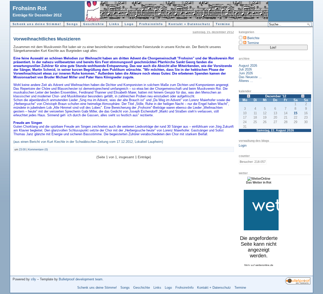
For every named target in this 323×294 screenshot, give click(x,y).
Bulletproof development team (80, 279)
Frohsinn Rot (29, 8)
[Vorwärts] (303, 96)
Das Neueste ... (250, 77)
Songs (72, 24)
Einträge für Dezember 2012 (37, 15)
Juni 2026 (246, 73)
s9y (33, 279)
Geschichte (93, 24)
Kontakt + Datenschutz (190, 24)
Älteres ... (246, 81)
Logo (129, 24)
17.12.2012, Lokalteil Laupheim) (140, 142)
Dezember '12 (275, 96)
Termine (223, 24)
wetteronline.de (264, 265)
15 (295, 113)
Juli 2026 (245, 69)
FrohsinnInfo (151, 24)
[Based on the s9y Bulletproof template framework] (297, 283)
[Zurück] (249, 96)
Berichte (253, 38)
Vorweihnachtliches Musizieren (46, 38)
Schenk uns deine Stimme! (37, 24)
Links (114, 24)
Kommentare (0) (38, 149)
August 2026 (248, 65)
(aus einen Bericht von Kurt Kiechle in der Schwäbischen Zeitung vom (65, 142)
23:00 (22, 149)
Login (243, 145)
